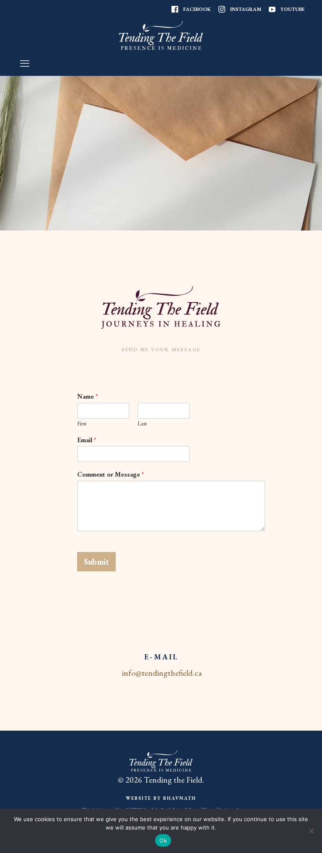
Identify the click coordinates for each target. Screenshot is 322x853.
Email (86, 440)
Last (142, 423)
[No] (311, 831)
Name (87, 396)
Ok (163, 840)
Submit (96, 561)
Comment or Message (110, 474)
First (81, 423)
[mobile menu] (25, 64)
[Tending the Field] (161, 35)
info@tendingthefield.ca (162, 672)
